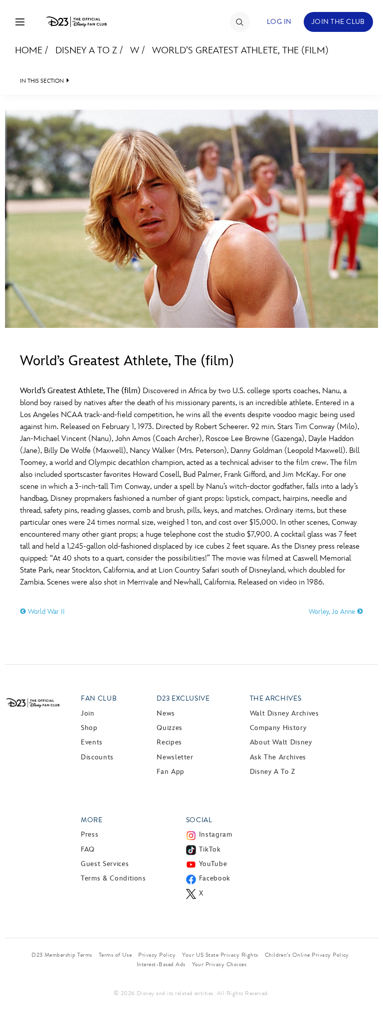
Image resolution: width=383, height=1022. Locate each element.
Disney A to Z (86, 50)
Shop (89, 728)
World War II (45, 611)
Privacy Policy (157, 954)
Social (199, 820)
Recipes (169, 742)
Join (88, 713)
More (92, 820)
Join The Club (338, 21)
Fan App (170, 771)
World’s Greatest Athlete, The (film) (240, 50)
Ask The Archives (278, 757)
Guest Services (105, 864)
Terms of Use (115, 954)
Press (89, 834)
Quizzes (169, 728)
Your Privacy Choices (219, 964)
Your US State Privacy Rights (220, 954)
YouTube (213, 864)
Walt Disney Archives (284, 713)
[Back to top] (364, 989)
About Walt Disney (281, 742)
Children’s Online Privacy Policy (307, 954)
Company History (278, 728)
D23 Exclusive (183, 698)
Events (92, 742)
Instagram (215, 834)
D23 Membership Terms (61, 954)
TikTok (210, 849)
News (166, 713)
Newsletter (175, 757)
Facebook (214, 878)
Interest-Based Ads (161, 964)
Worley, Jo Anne (333, 611)
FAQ (88, 849)
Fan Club (99, 698)
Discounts (97, 757)
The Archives (276, 698)
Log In (279, 21)
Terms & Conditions (113, 878)
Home (28, 50)
